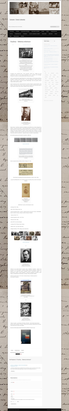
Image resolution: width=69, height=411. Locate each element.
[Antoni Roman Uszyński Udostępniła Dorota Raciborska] (23, 238)
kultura (46, 82)
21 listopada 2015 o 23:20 (13, 366)
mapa (49, 82)
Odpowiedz (12, 371)
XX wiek (47, 31)
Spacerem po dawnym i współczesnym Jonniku (50, 45)
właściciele (49, 95)
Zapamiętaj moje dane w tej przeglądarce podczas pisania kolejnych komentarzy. (23, 399)
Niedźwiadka (24, 44)
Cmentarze (50, 33)
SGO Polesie (46, 91)
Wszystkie (27, 44)
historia (12, 350)
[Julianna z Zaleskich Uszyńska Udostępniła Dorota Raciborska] (35, 238)
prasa (53, 89)
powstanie (51, 87)
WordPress (58, 409)
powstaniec (55, 87)
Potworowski (46, 87)
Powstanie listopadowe (25, 31)
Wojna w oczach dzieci (47, 50)
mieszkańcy (56, 82)
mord (49, 84)
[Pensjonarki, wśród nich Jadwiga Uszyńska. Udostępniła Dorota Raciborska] (17, 238)
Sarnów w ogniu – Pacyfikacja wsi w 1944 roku (50, 51)
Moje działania (16, 36)
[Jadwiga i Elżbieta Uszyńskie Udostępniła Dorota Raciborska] (38, 233)
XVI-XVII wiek (12, 31)
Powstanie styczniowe (35, 31)
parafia (53, 84)
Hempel (54, 76)
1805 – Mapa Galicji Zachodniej (48, 59)
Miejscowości (44, 33)
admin (13, 44)
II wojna (46, 78)
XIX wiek (42, 31)
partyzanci (57, 84)
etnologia (54, 74)
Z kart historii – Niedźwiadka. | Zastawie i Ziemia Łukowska (18, 365)
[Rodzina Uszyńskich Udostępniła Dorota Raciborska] (20, 233)
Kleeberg (52, 80)
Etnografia (25, 33)
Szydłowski (46, 93)
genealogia (46, 76)
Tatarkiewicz (51, 93)
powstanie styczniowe (47, 89)
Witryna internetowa (12, 398)
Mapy (11, 36)
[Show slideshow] (26, 242)
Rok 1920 (11, 33)
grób (50, 76)
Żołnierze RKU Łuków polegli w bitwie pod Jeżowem (51, 61)
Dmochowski (46, 74)
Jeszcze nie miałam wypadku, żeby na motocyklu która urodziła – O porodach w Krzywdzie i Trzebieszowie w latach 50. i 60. (51, 55)
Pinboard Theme (52, 409)
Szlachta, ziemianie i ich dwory (34, 33)
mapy (52, 82)
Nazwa (12, 391)
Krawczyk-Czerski (17, 350)
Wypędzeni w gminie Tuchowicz (48, 48)
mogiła (45, 84)
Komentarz (12, 382)
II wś (55, 78)
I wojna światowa (54, 31)
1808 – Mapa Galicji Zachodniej (48, 58)
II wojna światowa (18, 33)
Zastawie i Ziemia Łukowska (17, 19)
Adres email (12, 395)
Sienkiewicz (51, 91)
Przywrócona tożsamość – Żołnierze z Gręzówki (50, 64)
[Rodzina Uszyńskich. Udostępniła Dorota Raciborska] (14, 233)
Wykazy (56, 33)
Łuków (30, 44)
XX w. (57, 95)
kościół (56, 80)
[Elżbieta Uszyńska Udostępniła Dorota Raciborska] (29, 238)
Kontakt (22, 36)
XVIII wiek (17, 31)
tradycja (56, 93)
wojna (45, 95)
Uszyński (22, 350)
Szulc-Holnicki (56, 91)
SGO (56, 89)
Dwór (50, 74)
